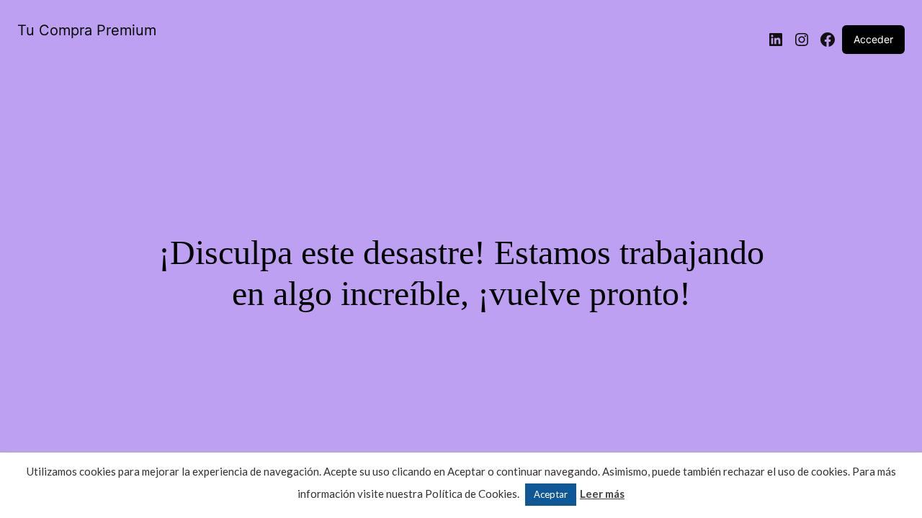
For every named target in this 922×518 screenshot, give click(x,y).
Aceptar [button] (551, 494)
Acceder (873, 39)
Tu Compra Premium (86, 30)
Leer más (602, 493)
